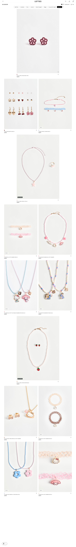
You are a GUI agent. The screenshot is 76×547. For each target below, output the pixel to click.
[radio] (4, 130)
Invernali (32, 7)
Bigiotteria (59, 7)
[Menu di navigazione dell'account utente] (69, 1)
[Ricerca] (65, 1)
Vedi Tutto (16, 7)
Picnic (27, 7)
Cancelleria (22, 7)
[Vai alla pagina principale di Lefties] (38, 1)
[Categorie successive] (63, 7)
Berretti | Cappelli (39, 7)
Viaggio (45, 7)
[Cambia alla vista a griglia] (63, 4)
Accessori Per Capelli (52, 7)
